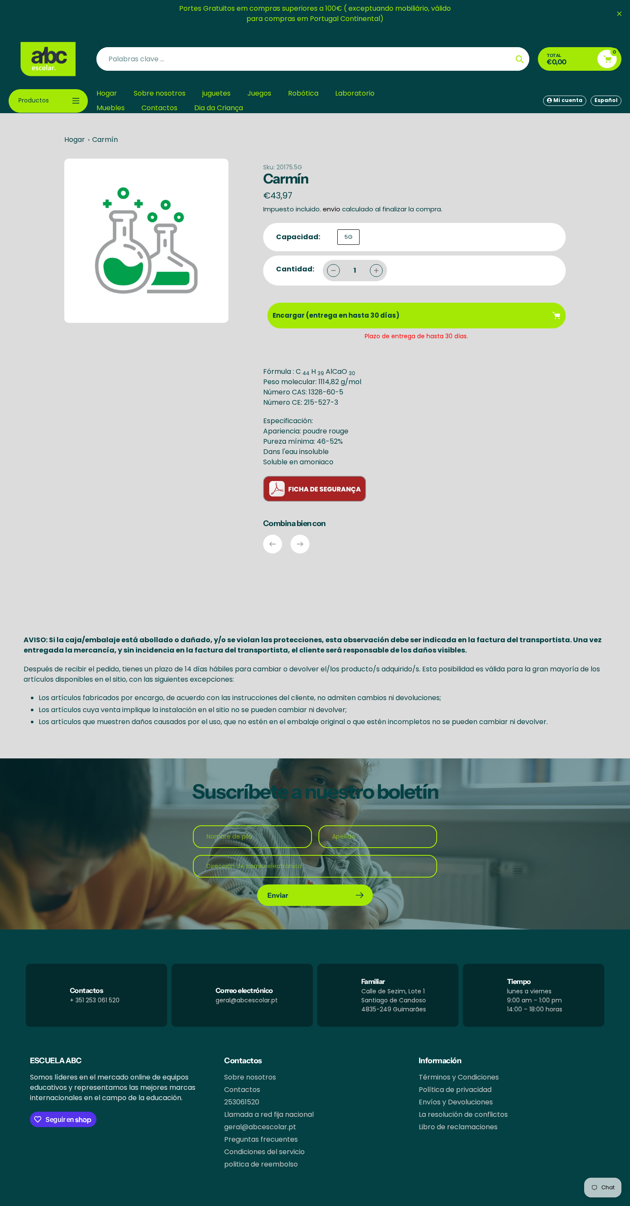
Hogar (74, 139)
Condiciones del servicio (264, 1152)
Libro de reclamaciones (458, 1127)
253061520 (241, 1102)
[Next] (300, 544)
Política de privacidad (455, 1090)
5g (348, 237)
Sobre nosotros (250, 1077)
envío (332, 209)
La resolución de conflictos (463, 1114)
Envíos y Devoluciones (456, 1102)
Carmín (105, 139)
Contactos (242, 1090)
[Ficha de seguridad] (314, 499)
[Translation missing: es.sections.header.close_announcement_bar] (619, 13)
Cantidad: (295, 269)
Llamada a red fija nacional (269, 1114)
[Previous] (272, 544)
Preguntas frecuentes (261, 1139)
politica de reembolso (261, 1164)
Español (606, 100)
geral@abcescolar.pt (260, 1127)
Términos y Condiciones (459, 1077)
